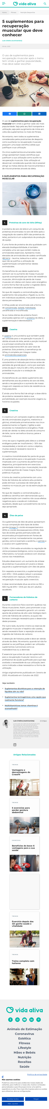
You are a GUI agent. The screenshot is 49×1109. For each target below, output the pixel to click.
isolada (21, 308)
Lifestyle (24, 1048)
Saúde (24, 1066)
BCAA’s (6, 258)
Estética (24, 1038)
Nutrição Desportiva (27, 12)
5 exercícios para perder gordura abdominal (21, 810)
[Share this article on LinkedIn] (39, 114)
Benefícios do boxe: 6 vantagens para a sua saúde (23, 848)
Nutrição (24, 1057)
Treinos (15, 764)
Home (4, 12)
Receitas (24, 1062)
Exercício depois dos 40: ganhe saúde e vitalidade (23, 923)
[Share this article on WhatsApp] (24, 114)
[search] (45, 3)
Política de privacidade (37, 1074)
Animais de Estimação (24, 1029)
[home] (24, 4)
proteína (31, 318)
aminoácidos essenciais (16, 355)
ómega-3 (13, 527)
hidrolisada (30, 308)
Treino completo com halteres (23, 962)
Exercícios (16, 840)
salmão (41, 541)
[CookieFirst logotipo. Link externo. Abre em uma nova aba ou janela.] (3, 1077)
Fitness (13, 12)
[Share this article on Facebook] (10, 114)
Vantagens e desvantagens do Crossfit (21, 772)
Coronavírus (24, 1034)
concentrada (11, 308)
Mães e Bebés (24, 1052)
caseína (7, 336)
